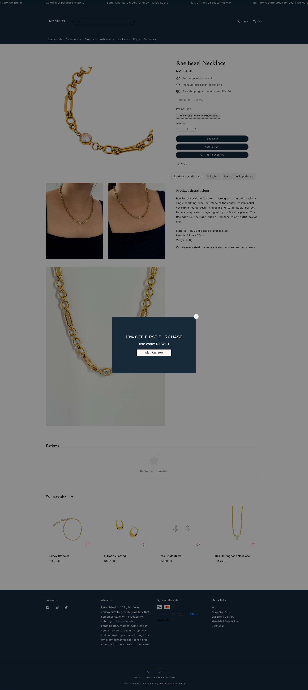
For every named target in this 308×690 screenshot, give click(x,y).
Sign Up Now (154, 352)
